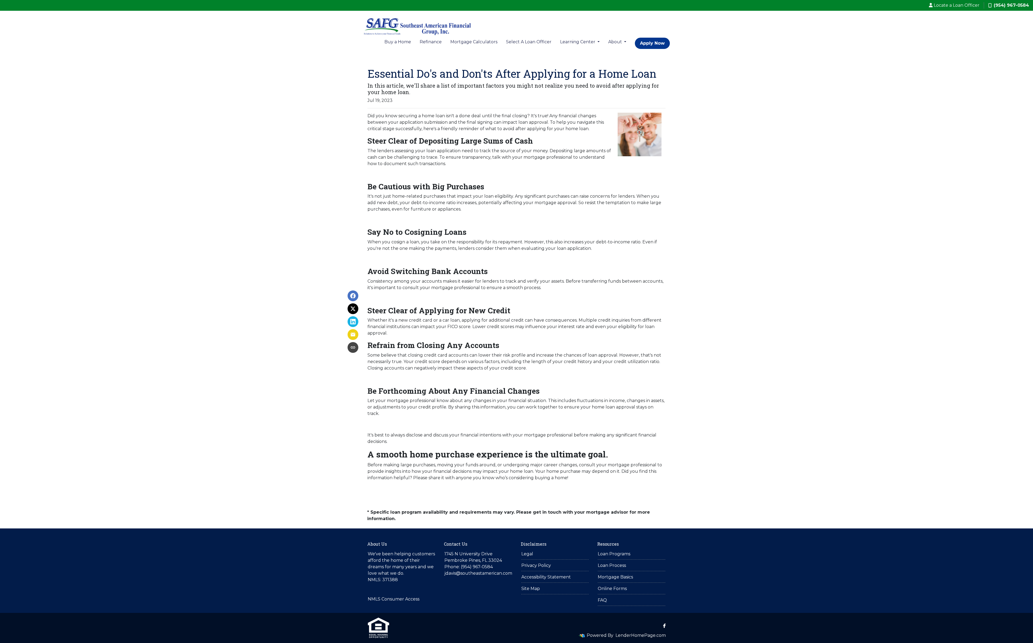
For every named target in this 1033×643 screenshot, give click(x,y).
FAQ (602, 600)
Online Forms (612, 588)
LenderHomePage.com (640, 635)
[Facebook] (664, 626)
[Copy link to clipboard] (353, 347)
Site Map (530, 588)
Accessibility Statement (546, 577)
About (615, 41)
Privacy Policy (536, 565)
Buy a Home (397, 41)
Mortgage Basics (615, 577)
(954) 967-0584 (1011, 5)
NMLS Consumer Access (393, 599)
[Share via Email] (353, 334)
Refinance (431, 41)
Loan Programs (614, 553)
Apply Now (652, 43)
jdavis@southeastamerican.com (478, 573)
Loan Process (612, 565)
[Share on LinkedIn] (353, 321)
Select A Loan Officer (528, 41)
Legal (527, 553)
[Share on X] (353, 308)
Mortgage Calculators (473, 41)
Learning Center (578, 41)
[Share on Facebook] (353, 295)
